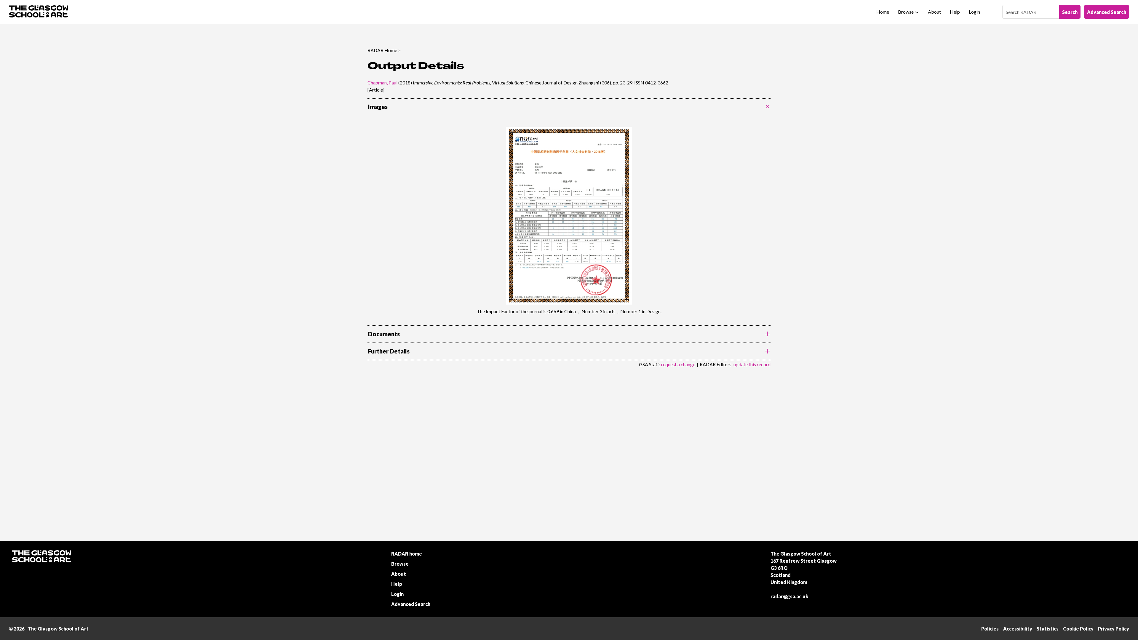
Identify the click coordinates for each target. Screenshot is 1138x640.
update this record (752, 364)
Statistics (1048, 628)
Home (882, 12)
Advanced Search (1106, 12)
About (934, 12)
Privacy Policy (1113, 628)
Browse (906, 12)
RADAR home (406, 553)
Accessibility (1017, 628)
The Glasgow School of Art (801, 553)
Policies (990, 628)
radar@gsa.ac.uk (789, 596)
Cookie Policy (1078, 628)
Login (974, 12)
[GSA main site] (38, 11)
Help (955, 12)
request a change (678, 364)
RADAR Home (382, 50)
